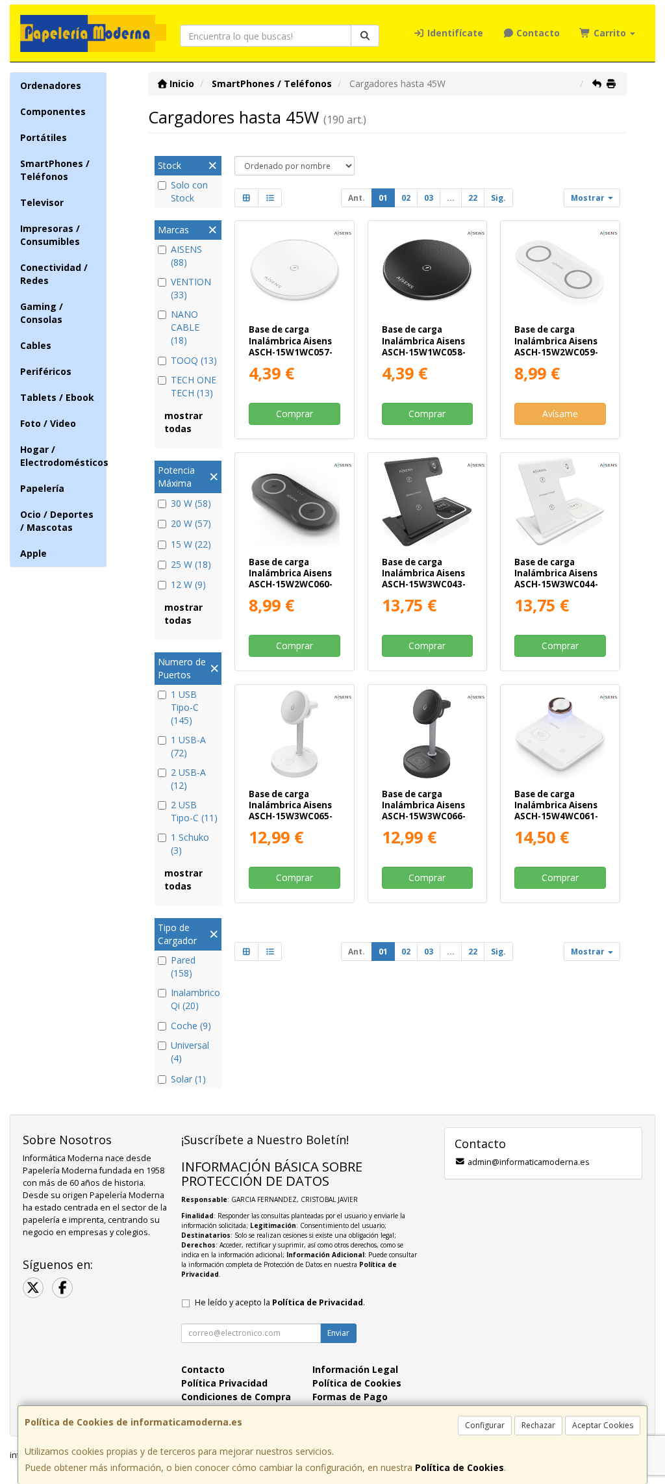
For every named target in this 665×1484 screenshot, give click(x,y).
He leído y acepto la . (280, 1302)
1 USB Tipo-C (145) (185, 707)
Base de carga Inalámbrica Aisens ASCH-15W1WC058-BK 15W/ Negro (424, 346)
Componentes (53, 111)
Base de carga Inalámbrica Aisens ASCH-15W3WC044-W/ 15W (556, 579)
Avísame (560, 413)
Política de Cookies (459, 1467)
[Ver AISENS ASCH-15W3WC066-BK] (427, 734)
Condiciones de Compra (236, 1396)
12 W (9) (188, 584)
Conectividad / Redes (54, 274)
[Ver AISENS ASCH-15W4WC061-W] (560, 734)
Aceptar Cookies (602, 1425)
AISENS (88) (186, 255)
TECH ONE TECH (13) (193, 386)
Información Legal (355, 1369)
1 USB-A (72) (188, 746)
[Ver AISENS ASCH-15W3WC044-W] (560, 502)
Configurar (485, 1425)
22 (472, 197)
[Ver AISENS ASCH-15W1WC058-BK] (427, 270)
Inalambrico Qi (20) (194, 999)
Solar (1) (188, 1079)
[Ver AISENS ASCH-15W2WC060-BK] (294, 502)
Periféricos (45, 371)
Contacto (537, 33)
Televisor (42, 202)
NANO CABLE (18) (185, 327)
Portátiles (43, 137)
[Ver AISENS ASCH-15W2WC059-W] (560, 270)
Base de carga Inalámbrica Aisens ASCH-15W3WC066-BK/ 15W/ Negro (424, 811)
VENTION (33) (191, 288)
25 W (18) (191, 564)
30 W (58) (191, 503)
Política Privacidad (224, 1383)
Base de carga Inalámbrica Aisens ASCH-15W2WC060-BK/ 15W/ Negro (290, 579)
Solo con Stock (189, 191)
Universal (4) (190, 1051)
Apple (33, 553)
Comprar (294, 413)
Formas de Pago (350, 1396)
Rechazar (538, 1425)
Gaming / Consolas (41, 313)
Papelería (42, 488)
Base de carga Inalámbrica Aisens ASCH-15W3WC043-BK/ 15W (424, 579)
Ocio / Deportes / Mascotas (57, 520)
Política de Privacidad (317, 1302)
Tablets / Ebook (57, 397)
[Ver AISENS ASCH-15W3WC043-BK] (427, 502)
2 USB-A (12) (188, 778)
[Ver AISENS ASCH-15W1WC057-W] (294, 270)
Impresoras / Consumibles (50, 235)
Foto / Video (48, 423)
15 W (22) (191, 544)
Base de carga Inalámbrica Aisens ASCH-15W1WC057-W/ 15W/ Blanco (290, 346)
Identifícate (454, 33)
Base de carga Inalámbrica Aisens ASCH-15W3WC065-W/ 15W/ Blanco (290, 811)
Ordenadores (50, 85)
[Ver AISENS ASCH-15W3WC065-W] (294, 734)
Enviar (338, 1332)
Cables (35, 345)
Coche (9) (191, 1025)
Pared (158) (183, 966)
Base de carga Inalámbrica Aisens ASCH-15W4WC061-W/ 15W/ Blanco (556, 811)
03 (428, 197)
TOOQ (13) (194, 360)
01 (383, 197)
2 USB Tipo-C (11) (194, 811)
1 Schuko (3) (190, 843)
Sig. (498, 197)
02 (405, 197)
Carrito (610, 33)
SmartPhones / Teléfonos (55, 170)
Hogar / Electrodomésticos (63, 455)
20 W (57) (191, 523)
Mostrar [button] (589, 197)
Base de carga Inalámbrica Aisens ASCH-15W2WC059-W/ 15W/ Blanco (556, 346)
